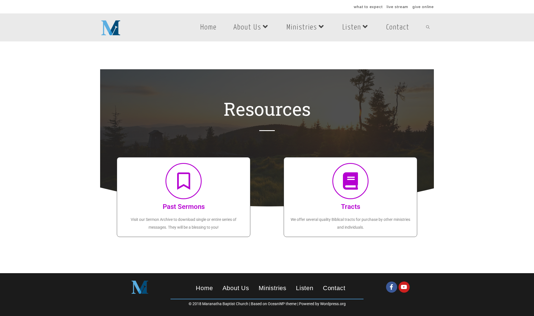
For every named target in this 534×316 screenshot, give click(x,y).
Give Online (423, 6)
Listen (304, 288)
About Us (235, 288)
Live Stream (397, 6)
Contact (334, 288)
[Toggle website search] (428, 27)
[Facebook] (391, 287)
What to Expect (368, 6)
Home (204, 288)
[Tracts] (350, 181)
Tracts (350, 207)
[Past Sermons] (183, 181)
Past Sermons (184, 207)
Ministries (272, 288)
